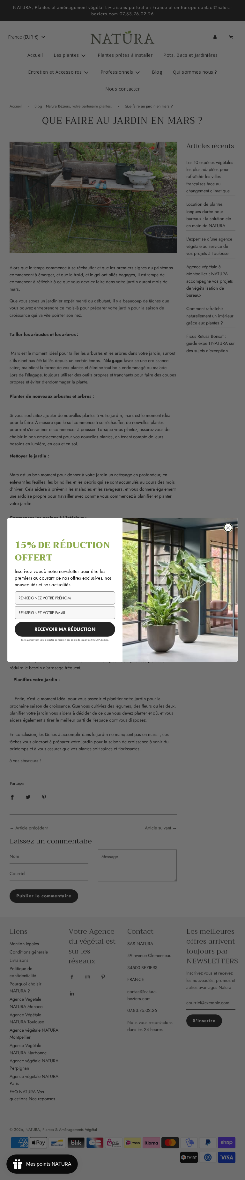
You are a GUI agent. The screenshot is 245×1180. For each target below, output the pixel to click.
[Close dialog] (228, 527)
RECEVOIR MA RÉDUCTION (65, 629)
